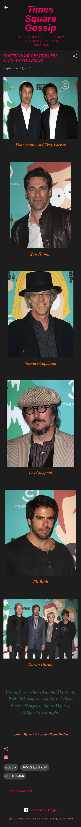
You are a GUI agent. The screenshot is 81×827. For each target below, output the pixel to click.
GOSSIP (10, 767)
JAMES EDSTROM (34, 767)
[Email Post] (6, 759)
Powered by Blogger (43, 810)
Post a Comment (20, 791)
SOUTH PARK (14, 776)
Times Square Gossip (40, 18)
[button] (75, 57)
